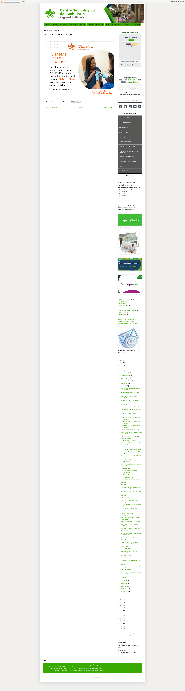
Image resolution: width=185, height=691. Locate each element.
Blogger (98, 677)
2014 (121, 613)
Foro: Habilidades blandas (128, 537)
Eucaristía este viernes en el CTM (130, 429)
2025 (121, 360)
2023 (121, 365)
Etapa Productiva (117, 24)
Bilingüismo (99, 24)
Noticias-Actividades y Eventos (127, 310)
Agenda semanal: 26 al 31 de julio (130, 407)
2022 (121, 368)
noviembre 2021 (125, 375)
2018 (121, 602)
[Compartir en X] (76, 102)
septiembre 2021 (126, 381)
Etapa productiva (125, 468)
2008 (121, 628)
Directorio (82, 24)
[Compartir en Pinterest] (80, 102)
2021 (121, 370)
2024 (121, 362)
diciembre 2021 (125, 373)
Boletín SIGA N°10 (126, 549)
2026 (121, 357)
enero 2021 (124, 594)
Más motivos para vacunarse (128, 447)
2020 (121, 597)
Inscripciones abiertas (127, 477)
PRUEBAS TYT (122, 312)
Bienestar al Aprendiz (125, 299)
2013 (121, 615)
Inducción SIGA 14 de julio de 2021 (130, 521)
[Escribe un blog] (74, 102)
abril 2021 (124, 586)
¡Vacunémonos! (125, 511)
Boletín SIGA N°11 (126, 474)
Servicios (90, 24)
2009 (121, 626)
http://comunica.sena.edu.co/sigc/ (127, 321)
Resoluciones (139, 24)
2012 (121, 618)
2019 (121, 600)
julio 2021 (124, 386)
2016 (121, 607)
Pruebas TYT (128, 24)
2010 (121, 623)
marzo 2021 (124, 588)
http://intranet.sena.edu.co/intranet (128, 323)
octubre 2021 (124, 378)
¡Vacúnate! (124, 482)
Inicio (47, 24)
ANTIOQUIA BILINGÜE (127, 555)
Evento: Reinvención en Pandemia (130, 479)
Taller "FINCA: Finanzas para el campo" (131, 449)
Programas (72, 24)
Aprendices (63, 24)
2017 (121, 605)
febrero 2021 (124, 591)
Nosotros (54, 24)
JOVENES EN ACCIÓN (125, 308)
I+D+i (107, 24)
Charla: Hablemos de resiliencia (129, 508)
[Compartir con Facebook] (78, 102)
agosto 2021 (124, 383)
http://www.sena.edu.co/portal (126, 319)
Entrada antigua (108, 107)
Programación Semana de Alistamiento (131, 558)
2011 (121, 621)
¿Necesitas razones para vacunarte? (130, 436)
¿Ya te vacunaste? (126, 569)
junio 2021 (124, 581)
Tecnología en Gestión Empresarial (130, 567)
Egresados (122, 303)
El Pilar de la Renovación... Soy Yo (130, 498)
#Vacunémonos (125, 546)
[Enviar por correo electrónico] (72, 102)
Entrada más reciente (51, 107)
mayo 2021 (124, 583)
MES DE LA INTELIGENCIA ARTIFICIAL (130, 528)
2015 (121, 610)
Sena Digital (124, 404)
